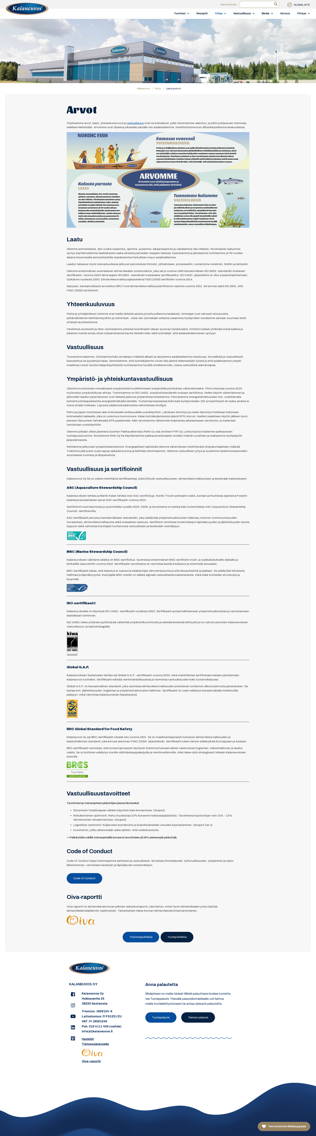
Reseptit (202, 13)
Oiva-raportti (91, 1061)
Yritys (219, 13)
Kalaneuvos (143, 88)
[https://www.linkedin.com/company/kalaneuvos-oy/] (73, 1027)
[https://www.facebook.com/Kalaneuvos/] (73, 994)
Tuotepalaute (161, 1017)
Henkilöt (88, 1039)
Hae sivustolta (228, 4)
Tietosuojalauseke (95, 1044)
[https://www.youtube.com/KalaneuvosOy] (73, 1016)
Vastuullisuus (242, 13)
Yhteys (301, 13)
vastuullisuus (135, 123)
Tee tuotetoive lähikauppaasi (287, 1126)
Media (265, 13)
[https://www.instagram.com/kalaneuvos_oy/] (73, 1005)
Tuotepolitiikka (177, 937)
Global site (301, 4)
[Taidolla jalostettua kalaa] (27, 13)
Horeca (285, 13)
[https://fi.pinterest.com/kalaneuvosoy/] (73, 1038)
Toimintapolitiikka (140, 937)
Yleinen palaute (198, 1017)
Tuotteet (180, 13)
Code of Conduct (84, 878)
